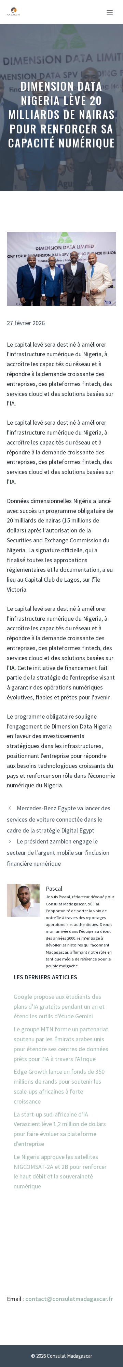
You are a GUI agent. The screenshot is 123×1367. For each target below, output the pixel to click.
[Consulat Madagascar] (14, 12)
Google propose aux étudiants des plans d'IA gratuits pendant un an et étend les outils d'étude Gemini (59, 1006)
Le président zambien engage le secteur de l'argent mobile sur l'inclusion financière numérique (58, 852)
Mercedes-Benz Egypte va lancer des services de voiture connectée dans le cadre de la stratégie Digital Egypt (58, 819)
